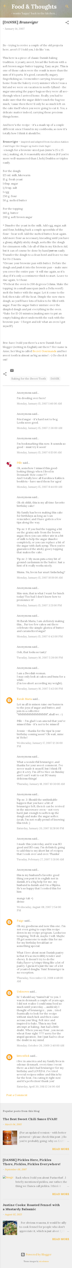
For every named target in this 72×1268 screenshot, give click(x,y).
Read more (60, 1149)
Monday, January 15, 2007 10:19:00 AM (40, 577)
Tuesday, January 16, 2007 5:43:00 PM (40, 688)
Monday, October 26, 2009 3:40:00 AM (40, 1045)
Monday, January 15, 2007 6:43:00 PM (40, 636)
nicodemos (44, 1261)
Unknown (23, 991)
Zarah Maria (25, 699)
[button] (67, 23)
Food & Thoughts (34, 6)
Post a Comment (16, 1095)
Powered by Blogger (38, 1254)
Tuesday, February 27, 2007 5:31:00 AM (40, 859)
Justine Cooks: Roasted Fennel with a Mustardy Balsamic (31, 1207)
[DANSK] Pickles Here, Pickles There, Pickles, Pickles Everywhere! (31, 1162)
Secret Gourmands (44, 351)
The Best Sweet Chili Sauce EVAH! (30, 1119)
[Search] (67, 7)
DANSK (55, 378)
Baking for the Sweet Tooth (28, 378)
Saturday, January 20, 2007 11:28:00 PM (40, 828)
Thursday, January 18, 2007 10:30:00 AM (41, 784)
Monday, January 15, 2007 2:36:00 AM (39, 428)
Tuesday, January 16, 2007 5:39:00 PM (40, 657)
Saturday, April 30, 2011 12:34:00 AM (38, 1086)
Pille (19, 462)
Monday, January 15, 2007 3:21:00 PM (39, 605)
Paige (20, 920)
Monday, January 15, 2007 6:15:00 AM (39, 452)
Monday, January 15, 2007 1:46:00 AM (39, 403)
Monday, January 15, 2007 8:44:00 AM (39, 486)
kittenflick (23, 1055)
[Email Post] (12, 371)
